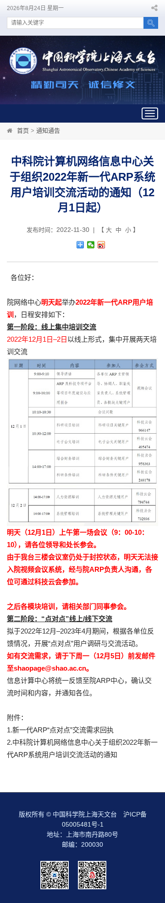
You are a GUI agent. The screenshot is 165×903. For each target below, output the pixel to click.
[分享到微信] (91, 244)
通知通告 (48, 130)
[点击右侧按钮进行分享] (80, 244)
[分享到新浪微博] (101, 244)
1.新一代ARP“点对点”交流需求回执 (60, 730)
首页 (23, 130)
